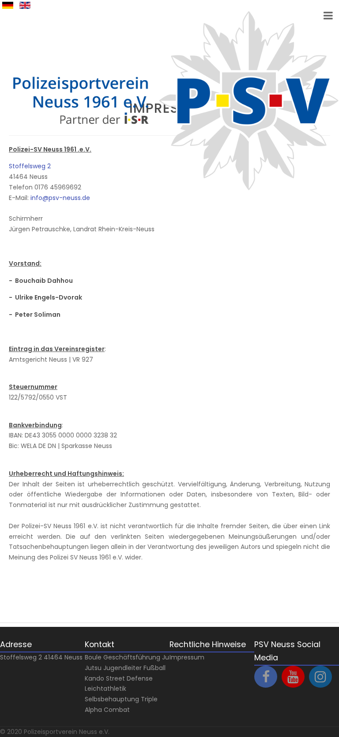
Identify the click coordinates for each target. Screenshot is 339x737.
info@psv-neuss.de (60, 197)
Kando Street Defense (119, 678)
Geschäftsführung (131, 657)
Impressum (187, 657)
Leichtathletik (105, 688)
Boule (93, 657)
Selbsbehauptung (112, 699)
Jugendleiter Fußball (134, 667)
